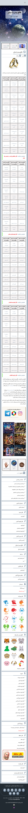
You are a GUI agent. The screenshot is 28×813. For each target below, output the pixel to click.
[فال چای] (20, 451)
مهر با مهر (22, 275)
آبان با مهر (14, 275)
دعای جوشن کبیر (21, 558)
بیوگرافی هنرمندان (20, 777)
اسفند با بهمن (6, 364)
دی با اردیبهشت (22, 318)
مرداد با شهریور (14, 197)
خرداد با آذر (6, 133)
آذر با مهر (6, 275)
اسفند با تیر (6, 330)
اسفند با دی (6, 360)
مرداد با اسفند (14, 228)
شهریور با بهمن (6, 222)
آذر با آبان (6, 280)
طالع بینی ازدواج (14, 12)
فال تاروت (22, 718)
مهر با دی (21, 288)
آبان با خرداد (14, 256)
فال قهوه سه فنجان (20, 528)
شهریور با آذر (6, 213)
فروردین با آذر (22, 132)
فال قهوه (22, 525)
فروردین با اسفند (22, 150)
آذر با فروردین (6, 244)
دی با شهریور (21, 342)
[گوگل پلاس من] (17, 793)
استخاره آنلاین (21, 507)
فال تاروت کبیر (21, 680)
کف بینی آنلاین (21, 540)
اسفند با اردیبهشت (6, 318)
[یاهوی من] (23, 790)
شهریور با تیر (6, 186)
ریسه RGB (22, 588)
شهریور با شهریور (6, 197)
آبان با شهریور (14, 270)
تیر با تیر (21, 186)
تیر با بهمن (22, 223)
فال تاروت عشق (11, 385)
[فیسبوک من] (15, 790)
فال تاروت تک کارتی (20, 689)
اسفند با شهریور (6, 341)
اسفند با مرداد (6, 335)
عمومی (18, 473)
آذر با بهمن (6, 293)
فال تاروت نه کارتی (20, 704)
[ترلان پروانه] (14, 47)
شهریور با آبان (6, 207)
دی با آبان (22, 351)
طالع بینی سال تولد (20, 668)
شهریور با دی (6, 217)
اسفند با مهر (6, 346)
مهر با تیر (21, 260)
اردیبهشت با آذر (14, 132)
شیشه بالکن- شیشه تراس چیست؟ (17, 727)
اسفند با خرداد (6, 324)
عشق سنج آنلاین (21, 579)
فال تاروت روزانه (10, 390)
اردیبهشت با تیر (14, 102)
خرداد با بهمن (6, 145)
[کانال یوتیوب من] (14, 793)
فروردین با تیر (22, 102)
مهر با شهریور (21, 271)
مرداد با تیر (14, 186)
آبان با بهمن (14, 293)
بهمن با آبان (14, 351)
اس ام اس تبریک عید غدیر (19, 484)
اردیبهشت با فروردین (14, 84)
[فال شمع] (8, 439)
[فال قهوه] (20, 439)
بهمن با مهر (14, 346)
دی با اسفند (22, 370)
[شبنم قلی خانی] (6, 47)
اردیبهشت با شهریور (14, 114)
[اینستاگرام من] (12, 790)
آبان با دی (14, 288)
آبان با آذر (14, 284)
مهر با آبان (22, 280)
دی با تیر (21, 330)
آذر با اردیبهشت (6, 250)
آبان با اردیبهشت (14, 250)
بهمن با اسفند (14, 370)
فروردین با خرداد (22, 96)
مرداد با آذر (14, 213)
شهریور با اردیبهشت (6, 174)
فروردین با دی (22, 138)
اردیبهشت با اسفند (14, 150)
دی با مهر (21, 346)
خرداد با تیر (6, 103)
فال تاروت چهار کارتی (20, 695)
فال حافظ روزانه (21, 742)
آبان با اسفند (14, 297)
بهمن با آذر (14, 355)
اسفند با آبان (6, 351)
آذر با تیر (6, 260)
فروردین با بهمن (22, 144)
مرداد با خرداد (14, 180)
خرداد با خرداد (6, 96)
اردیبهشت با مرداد (14, 108)
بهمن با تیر (14, 330)
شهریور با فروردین (6, 168)
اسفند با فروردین (6, 312)
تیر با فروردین (21, 168)
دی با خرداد (22, 325)
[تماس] (8, 790)
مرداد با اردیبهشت (14, 174)
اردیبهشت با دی (14, 138)
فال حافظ (22, 739)
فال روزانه (7, 392)
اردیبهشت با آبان (14, 126)
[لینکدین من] (10, 793)
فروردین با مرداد (22, 108)
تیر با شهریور (21, 198)
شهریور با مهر (6, 202)
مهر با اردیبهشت (22, 250)
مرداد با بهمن (14, 223)
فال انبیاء (22, 516)
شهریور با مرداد (6, 191)
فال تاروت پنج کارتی (20, 698)
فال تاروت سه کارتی (20, 692)
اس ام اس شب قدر (20, 495)
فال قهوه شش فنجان (20, 531)
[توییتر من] (4, 790)
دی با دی (21, 360)
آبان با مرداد (14, 265)
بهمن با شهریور (14, 341)
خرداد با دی (6, 139)
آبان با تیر (14, 260)
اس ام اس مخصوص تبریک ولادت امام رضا (16, 486)
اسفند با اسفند (6, 369)
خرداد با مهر (6, 121)
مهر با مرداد (22, 265)
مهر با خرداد (21, 256)
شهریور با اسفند (6, 228)
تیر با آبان (22, 208)
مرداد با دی (14, 217)
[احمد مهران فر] (22, 46)
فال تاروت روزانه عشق (20, 713)
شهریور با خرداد (6, 180)
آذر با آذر (6, 284)
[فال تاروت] (20, 428)
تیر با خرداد (22, 181)
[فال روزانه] (8, 428)
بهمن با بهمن (14, 364)
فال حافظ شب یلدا (20, 745)
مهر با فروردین (21, 244)
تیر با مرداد (22, 192)
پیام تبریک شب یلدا (20, 748)
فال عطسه (22, 768)
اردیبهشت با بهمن (14, 144)
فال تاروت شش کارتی (20, 701)
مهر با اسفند (21, 297)
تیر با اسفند (22, 229)
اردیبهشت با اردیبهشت (14, 90)
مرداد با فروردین (14, 168)
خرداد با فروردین (6, 84)
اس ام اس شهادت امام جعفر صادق (17, 498)
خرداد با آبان (6, 127)
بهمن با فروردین (14, 312)
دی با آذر (21, 355)
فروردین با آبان (22, 126)
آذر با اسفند (6, 297)
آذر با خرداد (6, 256)
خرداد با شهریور (6, 114)
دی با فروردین (21, 312)
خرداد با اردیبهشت (6, 90)
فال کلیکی (22, 570)
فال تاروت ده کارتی (20, 707)
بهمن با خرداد (14, 325)
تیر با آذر (21, 213)
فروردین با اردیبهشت (22, 90)
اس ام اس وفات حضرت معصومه (18, 489)
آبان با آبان (14, 280)
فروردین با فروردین (22, 84)
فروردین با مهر (22, 120)
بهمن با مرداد (14, 336)
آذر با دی (6, 288)
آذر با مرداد (6, 265)
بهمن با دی (14, 360)
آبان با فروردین (14, 244)
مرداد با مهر (14, 202)
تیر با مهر (21, 202)
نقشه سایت (7, 802)
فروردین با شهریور (22, 114)
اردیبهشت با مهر (14, 120)
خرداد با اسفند (6, 150)
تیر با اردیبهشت (22, 174)
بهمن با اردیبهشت (14, 318)
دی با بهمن (22, 364)
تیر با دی (21, 217)
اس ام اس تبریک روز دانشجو (18, 492)
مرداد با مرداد (14, 191)
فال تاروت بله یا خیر (20, 715)
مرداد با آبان (14, 208)
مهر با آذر (22, 284)
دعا (23, 561)
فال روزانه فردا (21, 780)
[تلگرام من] (19, 790)
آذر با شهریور (6, 271)
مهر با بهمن (22, 293)
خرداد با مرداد (6, 108)
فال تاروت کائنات (21, 686)
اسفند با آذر (6, 355)
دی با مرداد (22, 336)
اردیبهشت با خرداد (14, 96)
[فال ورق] (8, 451)
